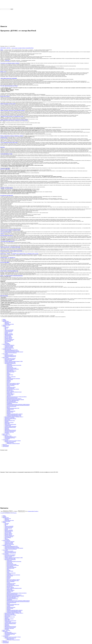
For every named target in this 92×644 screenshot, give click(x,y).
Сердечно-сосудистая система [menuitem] (10, 627)
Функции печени (10, 374)
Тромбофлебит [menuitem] (9, 599)
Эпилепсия (9, 395)
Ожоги (8, 375)
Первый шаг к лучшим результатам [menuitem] (13, 639)
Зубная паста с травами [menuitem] (9, 542)
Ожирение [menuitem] (7, 617)
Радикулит (9, 381)
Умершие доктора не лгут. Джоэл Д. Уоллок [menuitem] (13, 636)
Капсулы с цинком (8, 336)
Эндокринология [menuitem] (8, 621)
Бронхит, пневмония (10, 385)
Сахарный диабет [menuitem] (10, 591)
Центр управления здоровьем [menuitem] (10, 554)
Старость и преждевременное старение (14, 414)
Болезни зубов (9, 366)
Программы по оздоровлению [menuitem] (10, 559)
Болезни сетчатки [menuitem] (10, 608)
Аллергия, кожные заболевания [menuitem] (10, 622)
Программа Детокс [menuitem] (8, 632)
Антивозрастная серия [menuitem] (9, 543)
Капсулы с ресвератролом (9, 339)
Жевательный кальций (9, 334)
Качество (6, 327)
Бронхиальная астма (10, 388)
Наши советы (5, 434)
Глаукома (8, 410)
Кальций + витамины (9, 333)
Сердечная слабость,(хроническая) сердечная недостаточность (18, 405)
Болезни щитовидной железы (12, 397)
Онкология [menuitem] (7, 624)
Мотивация (7, 323)
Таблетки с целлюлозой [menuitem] (9, 526)
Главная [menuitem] (4, 515)
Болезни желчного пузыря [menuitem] (11, 564)
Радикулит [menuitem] (9, 577)
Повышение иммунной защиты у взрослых (15, 413)
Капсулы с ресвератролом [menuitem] (9, 535)
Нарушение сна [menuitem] (9, 586)
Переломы (9, 380)
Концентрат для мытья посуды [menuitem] (10, 552)
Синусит (8, 386)
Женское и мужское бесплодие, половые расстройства (16, 396)
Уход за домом (5, 353)
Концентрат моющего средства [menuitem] (10, 551)
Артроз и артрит (10, 379)
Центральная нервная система (10, 427)
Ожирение (7, 421)
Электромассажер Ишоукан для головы (12, 350)
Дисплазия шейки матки (11, 401)
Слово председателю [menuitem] (6, 521)
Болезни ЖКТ (7, 423)
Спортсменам (7, 438)
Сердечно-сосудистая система (10, 431)
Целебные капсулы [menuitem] (8, 534)
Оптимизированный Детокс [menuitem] (10, 634)
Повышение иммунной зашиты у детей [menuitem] (14, 612)
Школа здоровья (5, 357)
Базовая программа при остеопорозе (13, 378)
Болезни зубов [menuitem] (9, 562)
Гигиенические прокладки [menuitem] (9, 541)
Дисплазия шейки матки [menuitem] (11, 597)
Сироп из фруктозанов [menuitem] (9, 527)
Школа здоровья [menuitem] (5, 553)
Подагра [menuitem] (8, 578)
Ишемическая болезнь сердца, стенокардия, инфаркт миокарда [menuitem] (18, 600)
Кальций (6, 332)
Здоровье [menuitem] (4, 522)
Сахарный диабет (10, 394)
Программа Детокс (8, 435)
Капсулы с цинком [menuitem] (8, 532)
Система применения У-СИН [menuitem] (10, 558)
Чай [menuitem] (5, 525)
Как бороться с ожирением (9, 359)
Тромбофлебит (9, 403)
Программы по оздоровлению (10, 363)
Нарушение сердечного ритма (12, 402)
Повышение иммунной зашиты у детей (14, 415)
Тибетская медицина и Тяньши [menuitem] (10, 614)
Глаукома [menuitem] (8, 606)
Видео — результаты (6, 433)
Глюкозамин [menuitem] (7, 539)
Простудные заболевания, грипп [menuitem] (13, 580)
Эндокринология (8, 425)
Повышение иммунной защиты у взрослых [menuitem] (15, 610)
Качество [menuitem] (6, 524)
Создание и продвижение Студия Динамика (8, 512)
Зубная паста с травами (9, 346)
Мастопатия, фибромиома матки (13, 400)
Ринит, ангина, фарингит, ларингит (13, 383)
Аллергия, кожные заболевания (10, 426)
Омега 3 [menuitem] (6, 538)
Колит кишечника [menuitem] (10, 566)
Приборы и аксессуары (7, 348)
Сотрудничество (6, 446)
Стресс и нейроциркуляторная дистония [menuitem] (14, 588)
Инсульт (8, 407)
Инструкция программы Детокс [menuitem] (10, 633)
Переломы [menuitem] (9, 576)
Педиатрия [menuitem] (7, 629)
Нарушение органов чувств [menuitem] (10, 616)
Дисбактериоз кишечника (11, 370)
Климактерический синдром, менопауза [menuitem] (14, 594)
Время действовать (10, 442)
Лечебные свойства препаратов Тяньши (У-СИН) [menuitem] (14, 557)
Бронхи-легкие (7, 419)
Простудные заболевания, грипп (13, 384)
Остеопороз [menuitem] (9, 573)
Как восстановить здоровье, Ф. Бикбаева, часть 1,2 (14, 416)
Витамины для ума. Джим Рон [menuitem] (10, 637)
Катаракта (8, 412)
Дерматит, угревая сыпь (11, 376)
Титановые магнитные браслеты (11, 352)
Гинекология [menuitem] (7, 625)
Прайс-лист (5, 444)
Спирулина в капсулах (9, 340)
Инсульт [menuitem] (8, 603)
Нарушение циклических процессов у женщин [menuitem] (15, 595)
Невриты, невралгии (10, 393)
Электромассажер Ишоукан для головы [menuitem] (12, 547)
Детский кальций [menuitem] (8, 531)
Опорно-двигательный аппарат (10, 424)
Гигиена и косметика (6, 344)
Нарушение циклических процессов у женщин (15, 399)
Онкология (7, 428)
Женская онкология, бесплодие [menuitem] (10, 626)
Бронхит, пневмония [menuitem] (10, 581)
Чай (5, 328)
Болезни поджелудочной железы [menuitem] (13, 565)
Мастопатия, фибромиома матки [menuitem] (13, 596)
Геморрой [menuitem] (8, 570)
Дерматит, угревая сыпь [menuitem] (11, 572)
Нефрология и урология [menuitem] (9, 618)
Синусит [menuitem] (8, 582)
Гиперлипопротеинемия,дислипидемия (14, 365)
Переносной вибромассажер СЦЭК (11, 349)
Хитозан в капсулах (8, 331)
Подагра (8, 382)
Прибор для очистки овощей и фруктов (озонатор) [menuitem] (14, 548)
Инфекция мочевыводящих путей (13, 408)
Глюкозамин (7, 343)
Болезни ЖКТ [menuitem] (7, 619)
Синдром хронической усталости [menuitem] (13, 585)
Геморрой (8, 373)
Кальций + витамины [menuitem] (9, 529)
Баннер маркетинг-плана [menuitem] (9, 520)
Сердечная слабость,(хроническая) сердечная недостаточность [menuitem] (18, 601)
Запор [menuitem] (8, 569)
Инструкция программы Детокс (10, 436)
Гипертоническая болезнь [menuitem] (11, 602)
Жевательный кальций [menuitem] (9, 530)
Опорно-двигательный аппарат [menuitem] (10, 620)
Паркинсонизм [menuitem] (9, 589)
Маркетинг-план (6, 321)
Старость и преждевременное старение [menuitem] (14, 611)
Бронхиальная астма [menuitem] (10, 584)
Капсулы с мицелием (8, 337)
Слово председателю (6, 325)
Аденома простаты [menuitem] (10, 605)
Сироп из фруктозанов (9, 330)
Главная (4, 319)
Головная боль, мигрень (11, 387)
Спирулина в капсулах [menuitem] (9, 536)
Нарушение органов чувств (10, 420)
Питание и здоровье (8, 360)
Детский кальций (8, 335)
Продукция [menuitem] (7, 523)
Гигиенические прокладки (9, 345)
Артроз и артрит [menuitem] (10, 575)
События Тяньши (6, 445)
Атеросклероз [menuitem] (9, 560)
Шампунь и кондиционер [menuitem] (9, 544)
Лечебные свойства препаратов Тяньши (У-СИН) (14, 361)
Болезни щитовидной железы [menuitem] (12, 593)
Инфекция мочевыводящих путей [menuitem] (13, 604)
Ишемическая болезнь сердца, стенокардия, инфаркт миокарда (18, 404)
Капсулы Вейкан (8, 341)
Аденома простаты (10, 409)
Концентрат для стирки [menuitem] (9, 550)
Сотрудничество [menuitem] (6, 642)
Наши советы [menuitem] (5, 631)
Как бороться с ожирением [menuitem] (9, 555)
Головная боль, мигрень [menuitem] (11, 583)
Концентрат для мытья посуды (10, 356)
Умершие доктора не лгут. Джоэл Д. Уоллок (13, 440)
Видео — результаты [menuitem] (6, 630)
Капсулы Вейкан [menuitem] (8, 537)
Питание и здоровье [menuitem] (8, 556)
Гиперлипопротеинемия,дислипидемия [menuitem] (14, 561)
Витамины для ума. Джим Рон (10, 441)
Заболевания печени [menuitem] (10, 568)
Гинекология (7, 429)
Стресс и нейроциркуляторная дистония (14, 391)
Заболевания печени (10, 371)
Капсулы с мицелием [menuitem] (8, 533)
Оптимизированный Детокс (10, 437)
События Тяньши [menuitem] (6, 641)
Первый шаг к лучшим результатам (13, 443)
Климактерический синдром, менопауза (14, 398)
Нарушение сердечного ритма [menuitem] (12, 598)
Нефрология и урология (9, 422)
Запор (8, 372)
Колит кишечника (10, 369)
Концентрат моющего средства (10, 355)
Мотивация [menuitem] (7, 519)
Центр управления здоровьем (10, 358)
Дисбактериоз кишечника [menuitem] (11, 567)
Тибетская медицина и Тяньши (10, 418)
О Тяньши (4, 320)
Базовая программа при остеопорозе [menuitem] (13, 574)
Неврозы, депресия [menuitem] (10, 587)
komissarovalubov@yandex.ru (33, 511)
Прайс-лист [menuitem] (5, 640)
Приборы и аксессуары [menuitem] (7, 545)
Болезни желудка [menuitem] (10, 563)
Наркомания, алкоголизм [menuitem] (9, 628)
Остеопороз (9, 377)
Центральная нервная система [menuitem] (10, 623)
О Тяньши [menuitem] (4, 516)
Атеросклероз (9, 364)
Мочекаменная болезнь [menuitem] (11, 607)
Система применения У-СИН (10, 362)
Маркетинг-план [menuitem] (6, 517)
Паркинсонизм (9, 392)
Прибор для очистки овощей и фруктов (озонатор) (14, 351)
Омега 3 (6, 342)
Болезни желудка (10, 367)
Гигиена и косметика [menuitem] (6, 540)
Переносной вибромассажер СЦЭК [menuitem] (11, 546)
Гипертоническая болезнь (11, 406)
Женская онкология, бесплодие (10, 430)
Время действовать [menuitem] (10, 638)
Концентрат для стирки (9, 354)
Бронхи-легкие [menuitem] (7, 615)
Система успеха (5, 439)
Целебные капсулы (8, 338)
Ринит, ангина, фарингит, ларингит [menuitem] (13, 579)
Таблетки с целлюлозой (9, 329)
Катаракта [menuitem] (8, 609)
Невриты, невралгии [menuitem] (10, 590)
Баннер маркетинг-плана (9, 324)
